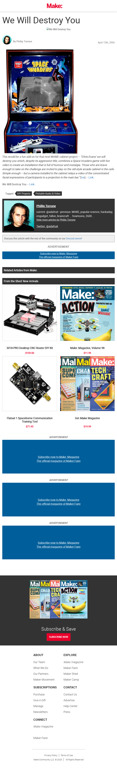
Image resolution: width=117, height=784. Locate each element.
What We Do (40, 668)
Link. (91, 177)
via (83, 177)
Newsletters (40, 712)
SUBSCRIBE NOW (58, 637)
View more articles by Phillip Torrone (55, 219)
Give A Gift (39, 700)
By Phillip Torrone (22, 41)
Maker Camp (71, 679)
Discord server (73, 238)
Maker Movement (44, 679)
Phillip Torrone (46, 206)
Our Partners (40, 674)
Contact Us (70, 694)
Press (67, 712)
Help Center (71, 706)
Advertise (69, 700)
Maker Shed (71, 674)
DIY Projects (23, 193)
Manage (38, 706)
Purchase (39, 694)
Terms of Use (67, 755)
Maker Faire (71, 668)
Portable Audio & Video (48, 193)
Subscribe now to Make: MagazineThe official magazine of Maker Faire (58, 255)
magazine (73, 662)
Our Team (39, 662)
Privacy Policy (50, 755)
